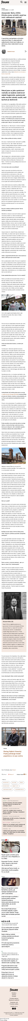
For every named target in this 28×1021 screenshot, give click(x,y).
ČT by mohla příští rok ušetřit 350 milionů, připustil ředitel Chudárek (10, 929)
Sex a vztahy (6, 822)
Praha (21, 782)
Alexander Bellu (19, 789)
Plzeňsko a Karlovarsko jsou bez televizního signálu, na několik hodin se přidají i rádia (10, 960)
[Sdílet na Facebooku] (24, 774)
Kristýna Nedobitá (13, 800)
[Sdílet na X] (25, 774)
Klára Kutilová (15, 822)
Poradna (5, 808)
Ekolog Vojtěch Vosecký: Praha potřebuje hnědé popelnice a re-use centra (13, 753)
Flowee (6, 2)
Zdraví (5, 800)
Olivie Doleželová (14, 808)
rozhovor (6, 782)
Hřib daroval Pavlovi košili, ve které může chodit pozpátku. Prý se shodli (10, 870)
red (10, 828)
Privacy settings (3, 1020)
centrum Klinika (7, 789)
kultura (14, 782)
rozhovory (6, 786)
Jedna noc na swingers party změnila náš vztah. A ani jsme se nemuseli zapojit (14, 825)
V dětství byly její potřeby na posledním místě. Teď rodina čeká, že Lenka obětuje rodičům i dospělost (14, 832)
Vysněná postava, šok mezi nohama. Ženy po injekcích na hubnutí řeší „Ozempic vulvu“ (12, 804)
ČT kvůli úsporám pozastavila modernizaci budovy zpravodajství (10, 944)
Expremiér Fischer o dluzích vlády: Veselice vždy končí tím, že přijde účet (10, 863)
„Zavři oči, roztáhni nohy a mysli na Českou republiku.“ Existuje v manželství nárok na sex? (13, 812)
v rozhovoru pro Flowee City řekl (10, 394)
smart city (15, 786)
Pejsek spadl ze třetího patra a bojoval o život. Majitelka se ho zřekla (11, 856)
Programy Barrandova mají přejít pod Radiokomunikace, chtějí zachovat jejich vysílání (10, 967)
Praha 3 (14, 770)
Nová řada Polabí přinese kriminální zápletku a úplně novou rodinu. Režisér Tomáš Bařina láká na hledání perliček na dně (11, 912)
